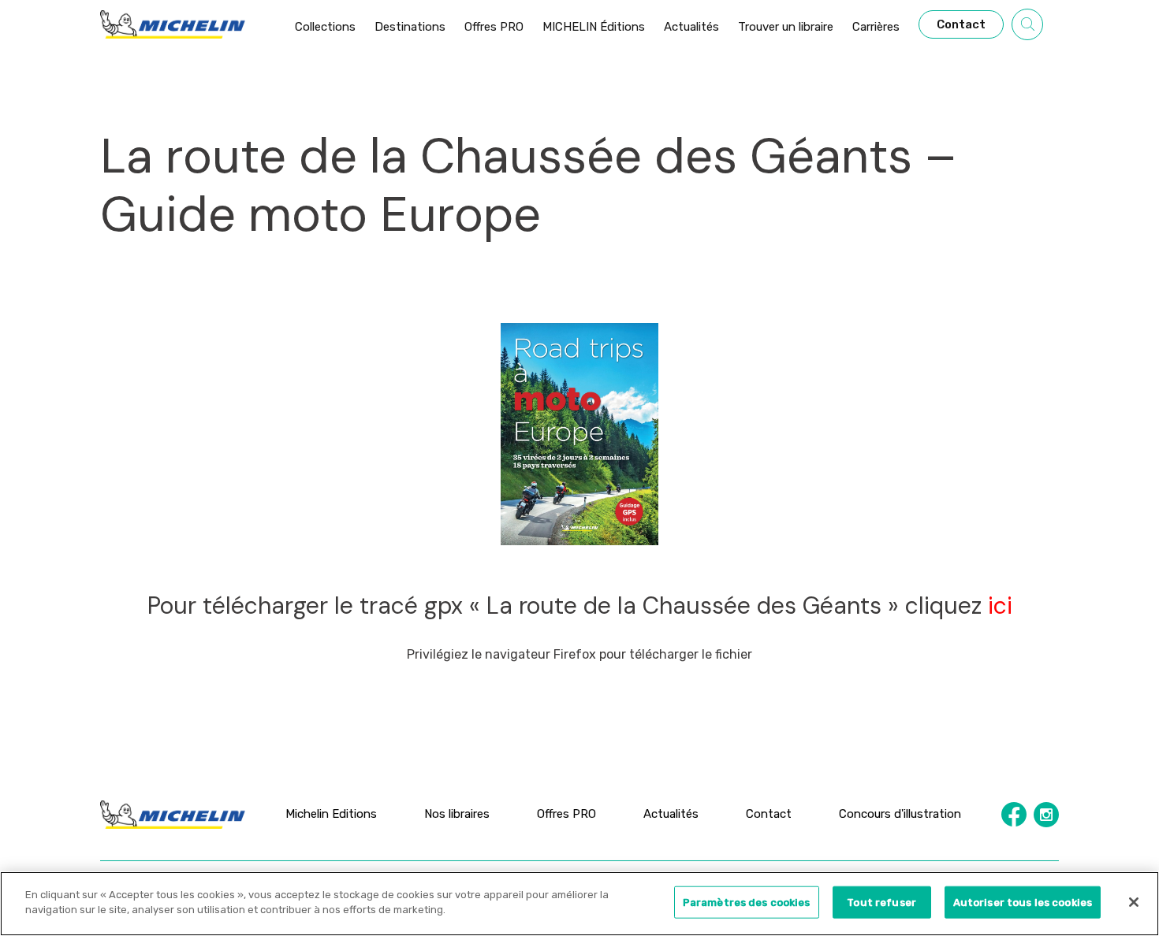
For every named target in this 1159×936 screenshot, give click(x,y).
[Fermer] (1133, 902)
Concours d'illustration (900, 814)
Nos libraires (457, 814)
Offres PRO (566, 814)
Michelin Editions (331, 814)
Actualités (671, 814)
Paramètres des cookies (747, 902)
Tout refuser (881, 902)
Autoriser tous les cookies (1022, 902)
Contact (769, 814)
